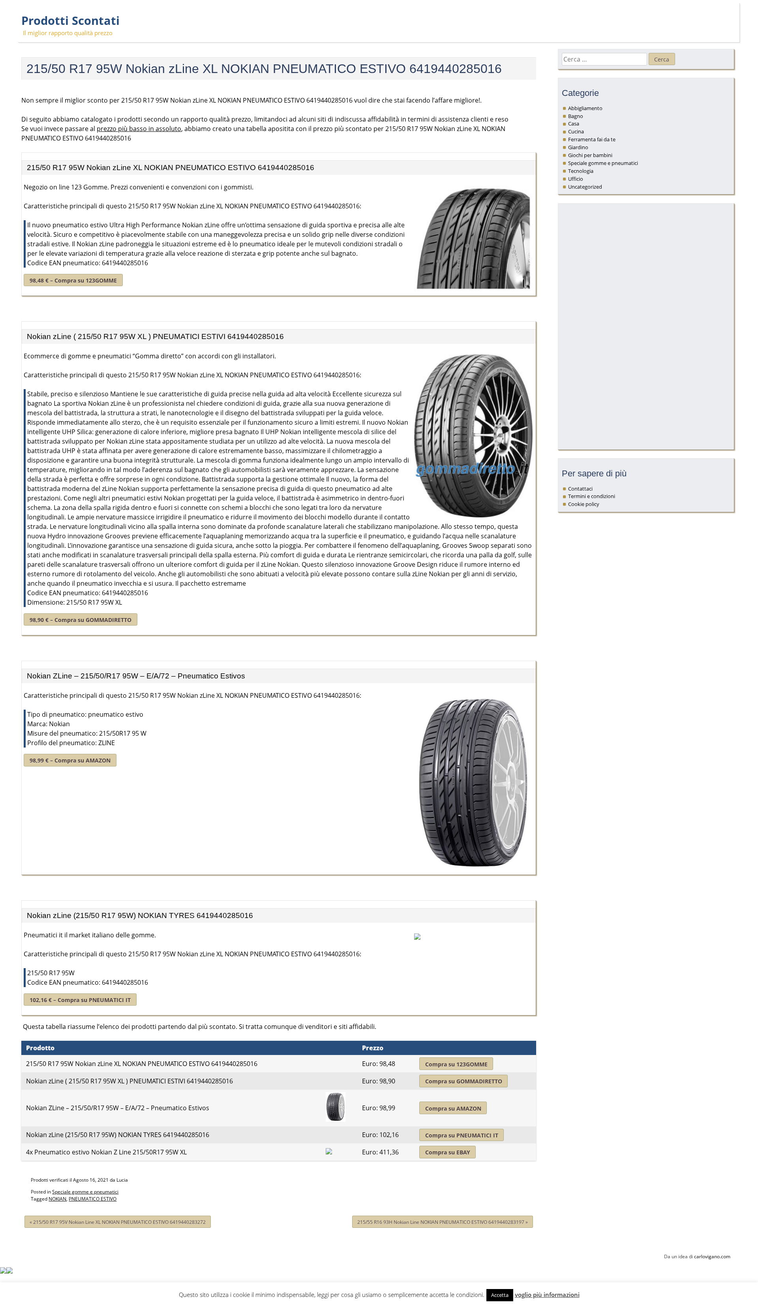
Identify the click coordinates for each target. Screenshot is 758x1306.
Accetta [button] (499, 1295)
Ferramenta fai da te (591, 139)
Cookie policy (583, 504)
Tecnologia (580, 170)
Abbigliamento (585, 108)
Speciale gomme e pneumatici (85, 1191)
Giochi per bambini (590, 155)
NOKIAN (57, 1198)
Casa (573, 123)
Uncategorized (585, 186)
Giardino (578, 147)
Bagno (575, 116)
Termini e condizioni (591, 496)
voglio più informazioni (547, 1295)
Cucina (576, 131)
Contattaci (580, 488)
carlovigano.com (712, 1256)
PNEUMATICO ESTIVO (92, 1198)
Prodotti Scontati (70, 20)
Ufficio (575, 178)
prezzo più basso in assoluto (139, 128)
